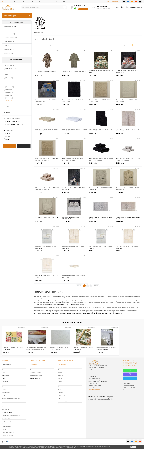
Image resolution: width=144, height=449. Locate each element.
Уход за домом (5, 409)
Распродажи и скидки (35, 372)
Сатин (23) (6, 45)
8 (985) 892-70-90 (130, 365)
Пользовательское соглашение (66, 404)
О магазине (17, 2)
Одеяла (4, 370)
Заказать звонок (83, 9)
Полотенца (4, 401)
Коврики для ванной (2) (10, 34)
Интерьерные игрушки (7, 421)
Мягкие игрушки (6, 418)
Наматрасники (5, 375)
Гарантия (60, 398)
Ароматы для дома (6, 406)
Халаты (4, 384)
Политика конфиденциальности (66, 401)
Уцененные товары (35, 378)
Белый (9, 89)
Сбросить (24, 146)
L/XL (8, 139)
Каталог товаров (10, 16)
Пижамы (4, 389)
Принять (133, 446)
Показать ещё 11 (8, 100)
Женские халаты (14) (9, 30)
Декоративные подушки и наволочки (11, 415)
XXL (8, 133)
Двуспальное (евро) (13, 121)
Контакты (50, 2)
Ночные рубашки (6, 392)
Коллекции (61, 384)
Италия (9, 77)
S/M (8, 136)
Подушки (4, 372)
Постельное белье (6, 364)
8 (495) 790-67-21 (80, 6)
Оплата (34, 2)
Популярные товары (35, 370)
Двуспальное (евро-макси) (14, 124)
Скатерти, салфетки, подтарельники (11, 398)
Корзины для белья (7, 412)
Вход (108, 1)
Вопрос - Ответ (62, 395)
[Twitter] (140, 1)
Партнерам (26, 2)
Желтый (9, 95)
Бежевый (10, 87)
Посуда (4, 429)
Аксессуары (5, 423)
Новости (58, 2)
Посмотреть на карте (94, 389)
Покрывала (5, 381)
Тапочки (4, 395)
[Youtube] (136, 1)
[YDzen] (124, 1)
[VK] (128, 1)
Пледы (3, 378)
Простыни (4, 367)
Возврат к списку (38, 32)
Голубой (9, 92)
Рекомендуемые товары (36, 375)
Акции (59, 389)
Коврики (4, 404)
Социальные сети (62, 387)
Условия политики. (70, 447)
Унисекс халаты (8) (9, 49)
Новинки (32, 367)
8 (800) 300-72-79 (101, 6)
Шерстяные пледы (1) (9, 53)
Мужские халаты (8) (9, 41)
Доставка (41, 2)
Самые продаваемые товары (72, 323)
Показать (9, 146)
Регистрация (114, 1)
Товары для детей (6, 426)
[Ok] (132, 1)
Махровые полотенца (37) (10, 37)
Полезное (60, 392)
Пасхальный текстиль (7, 435)
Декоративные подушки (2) (10, 26)
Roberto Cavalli (11, 68)
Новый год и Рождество (8, 432)
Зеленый (9, 98)
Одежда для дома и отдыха (8, 387)
